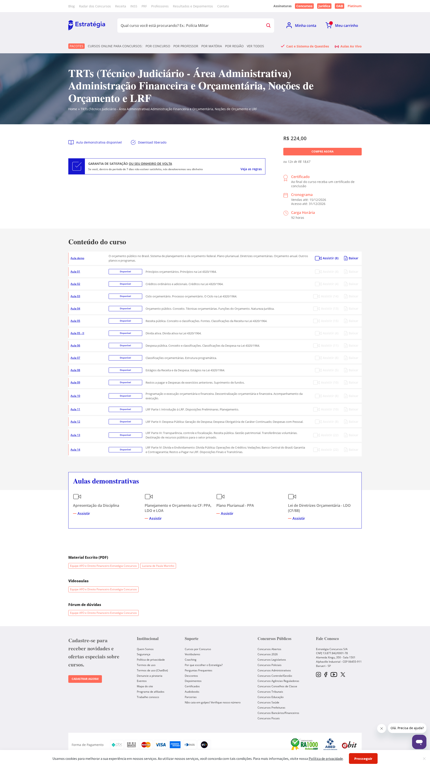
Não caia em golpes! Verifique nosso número (213, 702)
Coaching (190, 660)
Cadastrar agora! (85, 679)
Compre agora (322, 151)
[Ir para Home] (86, 25)
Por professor (185, 46)
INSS (133, 6)
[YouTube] (334, 675)
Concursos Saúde (268, 702)
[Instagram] (318, 675)
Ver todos (255, 46)
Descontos (191, 676)
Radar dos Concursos (95, 6)
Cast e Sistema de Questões (307, 46)
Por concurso (158, 46)
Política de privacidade (151, 660)
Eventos (142, 681)
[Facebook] (325, 675)
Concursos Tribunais (270, 692)
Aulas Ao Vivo (351, 46)
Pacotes (76, 46)
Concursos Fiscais (269, 718)
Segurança (143, 654)
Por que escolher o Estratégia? (204, 665)
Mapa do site (145, 686)
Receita (120, 6)
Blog (71, 6)
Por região (234, 46)
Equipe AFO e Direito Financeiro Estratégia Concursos (103, 566)
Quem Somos (145, 649)
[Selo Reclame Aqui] (304, 744)
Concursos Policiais (270, 665)
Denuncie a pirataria (149, 676)
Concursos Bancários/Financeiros (278, 713)
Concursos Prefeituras (271, 707)
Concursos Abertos (269, 649)
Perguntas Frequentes (198, 670)
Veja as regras (251, 169)
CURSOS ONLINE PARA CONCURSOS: (115, 46)
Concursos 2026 (268, 654)
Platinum (355, 6)
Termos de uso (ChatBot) (152, 670)
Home (72, 109)
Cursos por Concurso (198, 649)
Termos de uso (146, 665)
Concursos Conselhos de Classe (277, 686)
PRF (144, 6)
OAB (339, 6)
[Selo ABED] (330, 745)
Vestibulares (192, 654)
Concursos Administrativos (274, 670)
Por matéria (211, 46)
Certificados (192, 686)
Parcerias (191, 697)
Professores (160, 6)
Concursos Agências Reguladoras (278, 681)
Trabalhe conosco (148, 697)
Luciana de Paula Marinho (158, 566)
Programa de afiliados (150, 692)
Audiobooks (192, 692)
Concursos (304, 6)
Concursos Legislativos (272, 660)
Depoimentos (193, 681)
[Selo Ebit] (349, 744)
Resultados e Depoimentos (193, 6)
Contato (223, 6)
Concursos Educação (271, 697)
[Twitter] (342, 675)
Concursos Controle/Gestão (275, 676)
